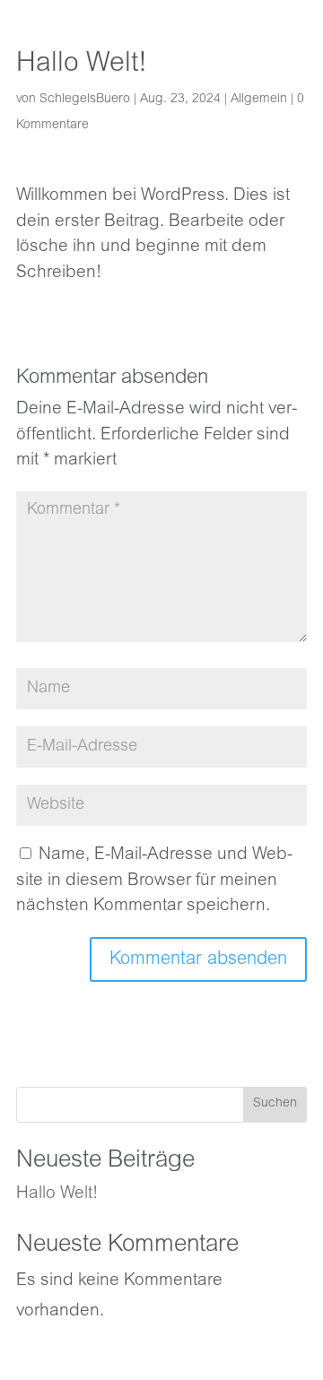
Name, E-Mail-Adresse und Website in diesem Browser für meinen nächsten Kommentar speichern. (154, 880)
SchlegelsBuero (84, 99)
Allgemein (259, 99)
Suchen (275, 1104)
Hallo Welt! (57, 1193)
